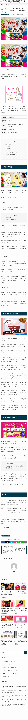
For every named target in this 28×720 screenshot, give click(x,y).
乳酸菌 (8, 146)
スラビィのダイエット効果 (11, 152)
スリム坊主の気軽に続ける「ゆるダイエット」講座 (14, 1)
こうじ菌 (9, 148)
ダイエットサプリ (6, 14)
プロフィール (7, 676)
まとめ (6, 157)
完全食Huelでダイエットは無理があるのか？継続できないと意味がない (14, 704)
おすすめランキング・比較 (10, 661)
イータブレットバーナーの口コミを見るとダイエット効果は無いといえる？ (14, 687)
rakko (14, 571)
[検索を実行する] (25, 652)
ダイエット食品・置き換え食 (10, 667)
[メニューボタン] (1, 1)
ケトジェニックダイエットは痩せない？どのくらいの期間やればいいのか (14, 696)
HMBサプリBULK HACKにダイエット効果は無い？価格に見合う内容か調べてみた (14, 691)
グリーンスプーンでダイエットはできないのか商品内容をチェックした (14, 700)
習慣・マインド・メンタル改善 (11, 673)
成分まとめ (9, 150)
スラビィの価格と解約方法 (11, 154)
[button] (3, 542)
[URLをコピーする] (25, 542)
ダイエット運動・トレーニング (11, 670)
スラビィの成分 (8, 144)
